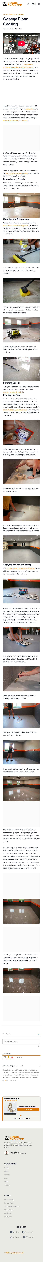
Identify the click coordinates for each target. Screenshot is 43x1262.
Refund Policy (9, 1199)
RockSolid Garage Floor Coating (17, 173)
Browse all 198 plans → (21, 1118)
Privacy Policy (9, 1203)
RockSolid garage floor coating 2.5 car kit (20, 568)
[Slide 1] (20, 1115)
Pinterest (25, 120)
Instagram (29, 109)
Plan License (8, 1210)
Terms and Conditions (12, 1206)
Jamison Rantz (9, 29)
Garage (5, 15)
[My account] (28, 4)
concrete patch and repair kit (13, 392)
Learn (6, 1178)
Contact (7, 1185)
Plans (6, 1171)
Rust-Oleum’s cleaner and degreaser (15, 225)
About (6, 1181)
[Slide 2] (21, 1115)
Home (6, 1168)
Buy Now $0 (29, 1109)
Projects (7, 1175)
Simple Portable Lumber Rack (27, 1106)
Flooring (21, 15)
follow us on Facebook (10, 120)
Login (38, 1034)
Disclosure (8, 1217)
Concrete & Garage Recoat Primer (15, 410)
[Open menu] (39, 4)
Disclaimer (8, 1213)
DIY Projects (13, 15)
